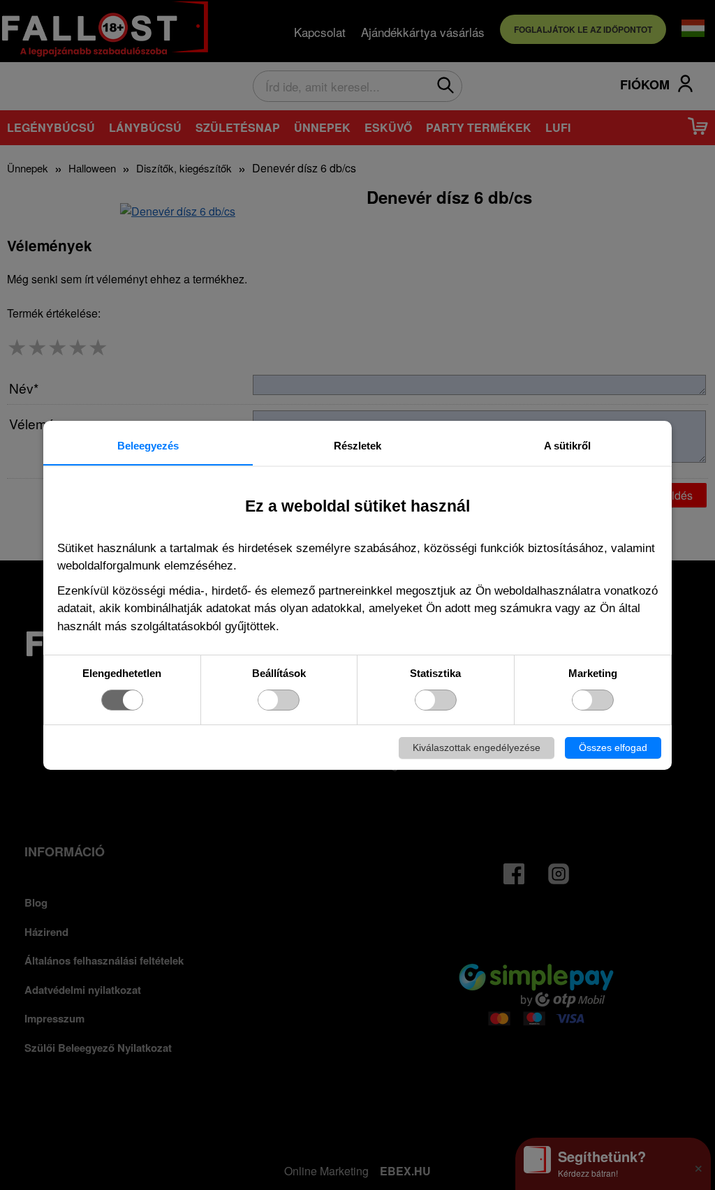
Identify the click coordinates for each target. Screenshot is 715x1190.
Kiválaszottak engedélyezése (476, 747)
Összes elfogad (613, 747)
